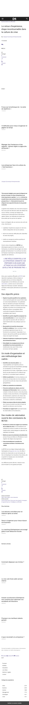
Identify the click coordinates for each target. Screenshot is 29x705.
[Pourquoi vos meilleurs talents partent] (14, 610)
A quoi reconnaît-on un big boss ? (12, 637)
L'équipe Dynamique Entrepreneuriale (12, 36)
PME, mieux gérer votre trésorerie (9, 497)
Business (3, 21)
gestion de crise (15, 451)
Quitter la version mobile (14, 703)
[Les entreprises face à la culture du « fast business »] (14, 156)
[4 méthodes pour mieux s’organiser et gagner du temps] (14, 117)
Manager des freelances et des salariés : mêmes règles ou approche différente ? (14, 146)
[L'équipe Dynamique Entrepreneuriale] (5, 180)
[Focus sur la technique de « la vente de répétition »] (14, 98)
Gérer (7, 21)
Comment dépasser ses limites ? (12, 562)
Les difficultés (11, 21)
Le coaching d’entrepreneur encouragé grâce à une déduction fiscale (14, 530)
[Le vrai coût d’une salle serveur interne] (14, 570)
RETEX (21, 276)
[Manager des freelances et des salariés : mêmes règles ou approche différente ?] (14, 136)
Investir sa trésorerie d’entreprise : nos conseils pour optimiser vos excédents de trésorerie (13, 599)
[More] (14, 64)
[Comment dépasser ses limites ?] (14, 553)
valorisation (4, 283)
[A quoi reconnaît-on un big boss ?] (14, 628)
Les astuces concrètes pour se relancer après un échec (11, 512)
